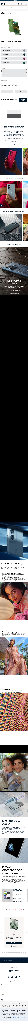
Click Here (5, 1019)
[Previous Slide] (1, 932)
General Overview (14, 116)
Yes (7, 91)
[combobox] (14, 7)
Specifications (14, 112)
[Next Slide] (26, 932)
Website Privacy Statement (18, 1017)
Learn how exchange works (8, 87)
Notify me (23, 100)
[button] (14, 50)
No (20, 91)
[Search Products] (25, 7)
